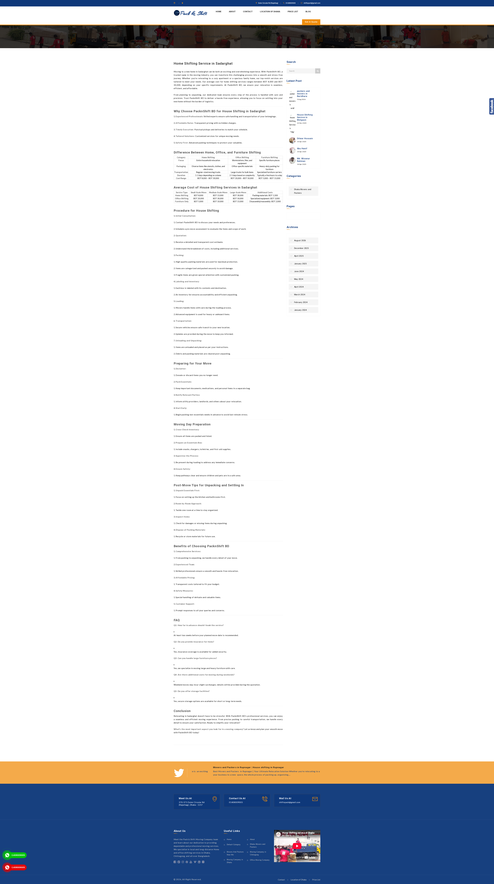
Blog (308, 11)
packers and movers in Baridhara (303, 93)
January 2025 (300, 264)
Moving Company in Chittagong (258, 853)
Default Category (234, 845)
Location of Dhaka (270, 11)
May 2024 (298, 279)
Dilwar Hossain (305, 138)
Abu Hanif (302, 148)
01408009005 (18, 855)
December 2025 (301, 248)
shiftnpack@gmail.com (312, 3)
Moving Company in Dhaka (235, 861)
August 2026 (300, 240)
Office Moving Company (260, 860)
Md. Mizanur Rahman (303, 159)
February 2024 (300, 302)
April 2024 (299, 287)
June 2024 (299, 271)
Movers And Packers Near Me (235, 853)
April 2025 (299, 256)
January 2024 (300, 310)
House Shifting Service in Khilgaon (305, 117)
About (232, 11)
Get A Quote (311, 22)
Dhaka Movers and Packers (302, 191)
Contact (248, 11)
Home (218, 11)
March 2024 (299, 294)
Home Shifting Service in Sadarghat (198, 36)
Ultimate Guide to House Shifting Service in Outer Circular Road (228, 767)
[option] (256, 771)
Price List (293, 11)
